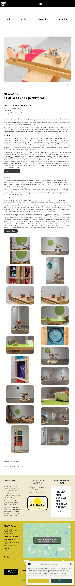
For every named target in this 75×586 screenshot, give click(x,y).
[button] (71, 564)
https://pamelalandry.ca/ (11, 461)
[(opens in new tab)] (37, 503)
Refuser (61, 581)
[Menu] (40, 3)
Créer (24, 19)
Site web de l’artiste (12, 171)
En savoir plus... (60, 517)
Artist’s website (10, 231)
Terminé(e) (19, 466)
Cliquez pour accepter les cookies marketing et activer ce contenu (47, 546)
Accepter (39, 581)
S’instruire (42, 19)
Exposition (13, 466)
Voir (9, 19)
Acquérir (62, 19)
